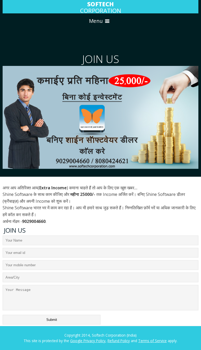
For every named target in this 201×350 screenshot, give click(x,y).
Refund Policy (119, 340)
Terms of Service (152, 340)
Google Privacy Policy (87, 340)
